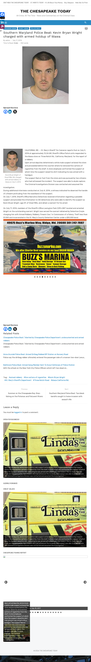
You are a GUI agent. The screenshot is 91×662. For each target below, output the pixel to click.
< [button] (6, 246)
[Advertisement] (45, 133)
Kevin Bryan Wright (57, 377)
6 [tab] (47, 276)
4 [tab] (42, 276)
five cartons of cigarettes (35, 377)
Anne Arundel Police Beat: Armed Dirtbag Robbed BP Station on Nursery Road (35, 354)
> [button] (83, 246)
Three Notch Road (41, 380)
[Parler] (2, 26)
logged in (18, 412)
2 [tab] (37, 276)
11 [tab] (55, 612)
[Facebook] (5, 112)
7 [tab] (50, 276)
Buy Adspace (69, 3)
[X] (15, 112)
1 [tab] (34, 276)
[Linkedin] (10, 112)
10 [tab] (53, 612)
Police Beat (36, 28)
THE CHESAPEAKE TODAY (45, 11)
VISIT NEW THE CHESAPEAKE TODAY (16, 3)
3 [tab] (40, 276)
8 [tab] (52, 276)
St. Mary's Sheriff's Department (18, 380)
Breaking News (10, 28)
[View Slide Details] (45, 450)
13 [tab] (60, 612)
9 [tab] (55, 276)
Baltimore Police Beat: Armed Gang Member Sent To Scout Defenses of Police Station (39, 365)
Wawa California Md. (60, 380)
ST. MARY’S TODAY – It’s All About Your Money (46, 3)
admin (8, 40)
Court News (23, 28)
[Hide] (1, 31)
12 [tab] (58, 612)
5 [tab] (45, 276)
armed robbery (16, 377)
